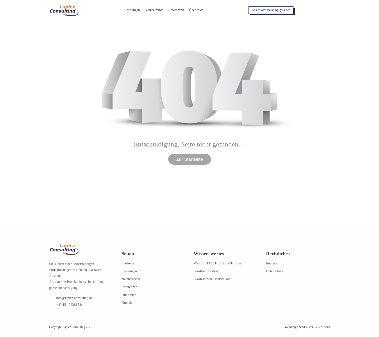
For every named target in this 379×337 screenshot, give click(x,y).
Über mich (196, 10)
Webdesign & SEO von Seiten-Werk (307, 327)
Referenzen (176, 10)
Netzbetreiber (154, 10)
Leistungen (132, 10)
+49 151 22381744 (69, 305)
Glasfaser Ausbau (206, 271)
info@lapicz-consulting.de (74, 298)
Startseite (128, 263)
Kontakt (127, 303)
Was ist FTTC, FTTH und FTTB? (217, 263)
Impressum (273, 263)
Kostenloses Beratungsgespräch (271, 10)
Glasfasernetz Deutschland (212, 279)
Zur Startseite (189, 159)
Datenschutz (274, 271)
